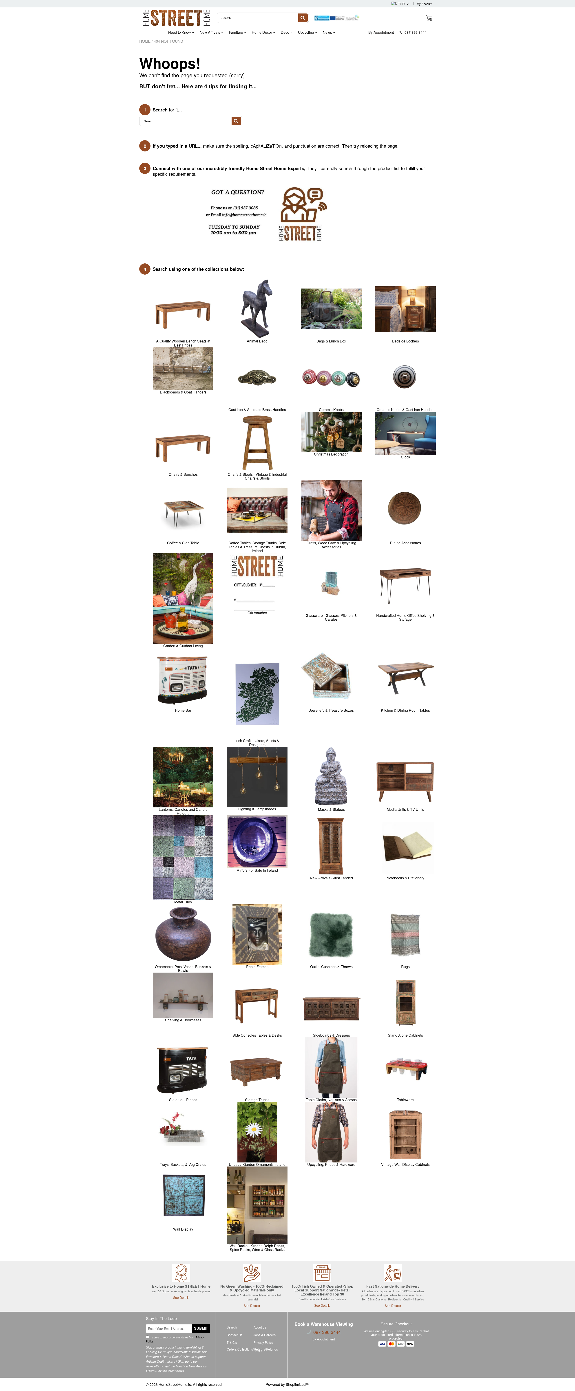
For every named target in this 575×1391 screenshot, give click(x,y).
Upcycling (306, 32)
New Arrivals (210, 32)
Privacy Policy (263, 1342)
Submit (201, 1328)
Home (144, 41)
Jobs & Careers (265, 1335)
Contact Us (234, 1335)
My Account (424, 3)
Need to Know (180, 32)
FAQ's (258, 1350)
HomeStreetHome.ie (175, 1384)
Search (232, 1327)
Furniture (236, 32)
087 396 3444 (415, 32)
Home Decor (262, 32)
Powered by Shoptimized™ (287, 1384)
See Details (181, 1297)
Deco (285, 32)
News (328, 32)
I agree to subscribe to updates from (175, 1339)
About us (260, 1327)
